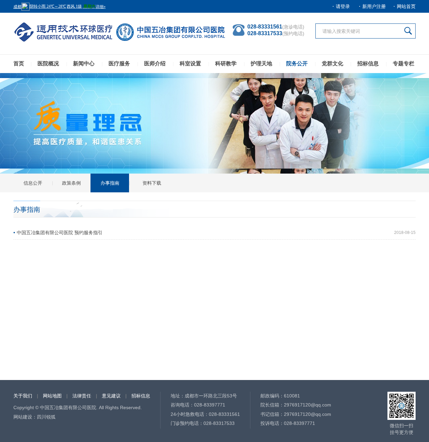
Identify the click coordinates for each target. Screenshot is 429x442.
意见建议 (111, 395)
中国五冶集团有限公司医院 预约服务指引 (60, 232)
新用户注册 (374, 6)
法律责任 (81, 395)
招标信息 (368, 63)
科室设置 (190, 63)
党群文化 (332, 63)
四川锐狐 (46, 417)
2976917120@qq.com (307, 404)
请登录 (343, 6)
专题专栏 (403, 63)
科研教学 (226, 63)
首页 (18, 63)
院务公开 (297, 63)
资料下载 (151, 183)
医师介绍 (155, 63)
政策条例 (71, 183)
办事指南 (110, 183)
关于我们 (22, 395)
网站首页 (406, 6)
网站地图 (52, 395)
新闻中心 (84, 63)
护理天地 (261, 63)
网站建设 (22, 417)
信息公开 (32, 183)
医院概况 (48, 63)
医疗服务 (119, 63)
